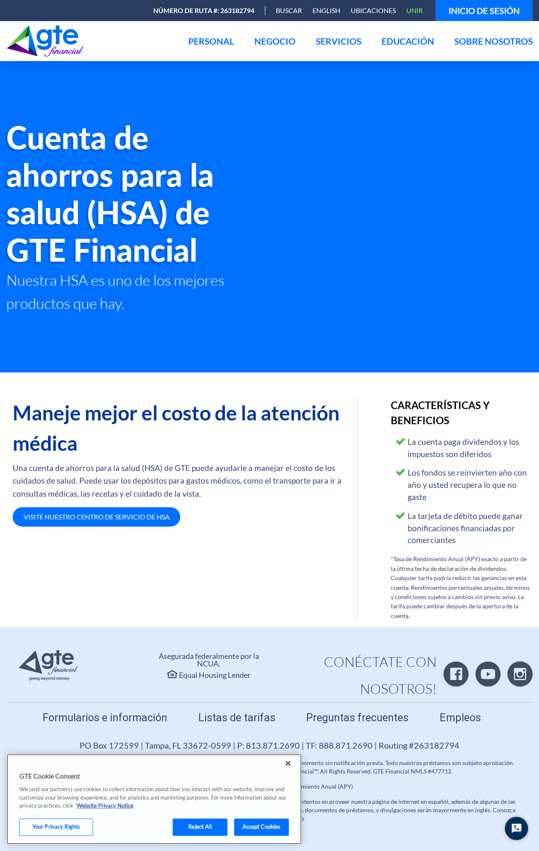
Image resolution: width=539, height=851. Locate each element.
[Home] (47, 41)
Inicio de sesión (484, 10)
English (326, 10)
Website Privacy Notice (105, 805)
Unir (414, 10)
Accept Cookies (262, 826)
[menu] (211, 41)
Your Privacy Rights (56, 826)
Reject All (199, 826)
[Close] (288, 763)
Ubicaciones (373, 10)
